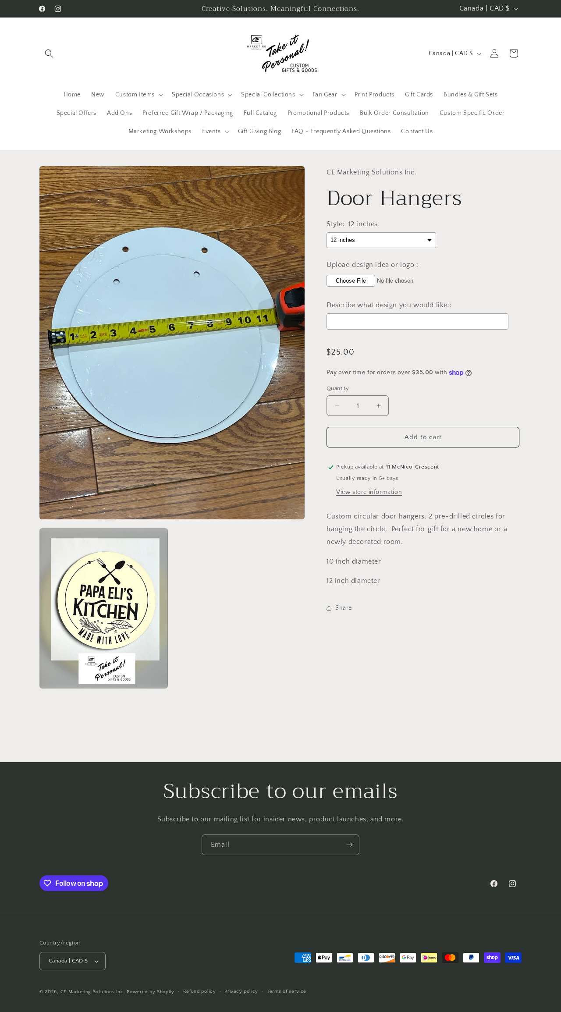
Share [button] (343, 607)
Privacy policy (241, 991)
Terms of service (286, 991)
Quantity (338, 388)
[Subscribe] (349, 844)
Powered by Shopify (150, 991)
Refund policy (199, 991)
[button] (49, 53)
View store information (369, 492)
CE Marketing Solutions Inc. (92, 991)
